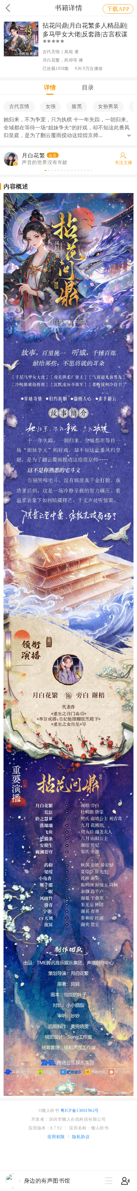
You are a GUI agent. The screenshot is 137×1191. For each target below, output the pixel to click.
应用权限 (56, 1136)
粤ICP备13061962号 (79, 1110)
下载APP (118, 9)
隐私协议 (81, 1136)
